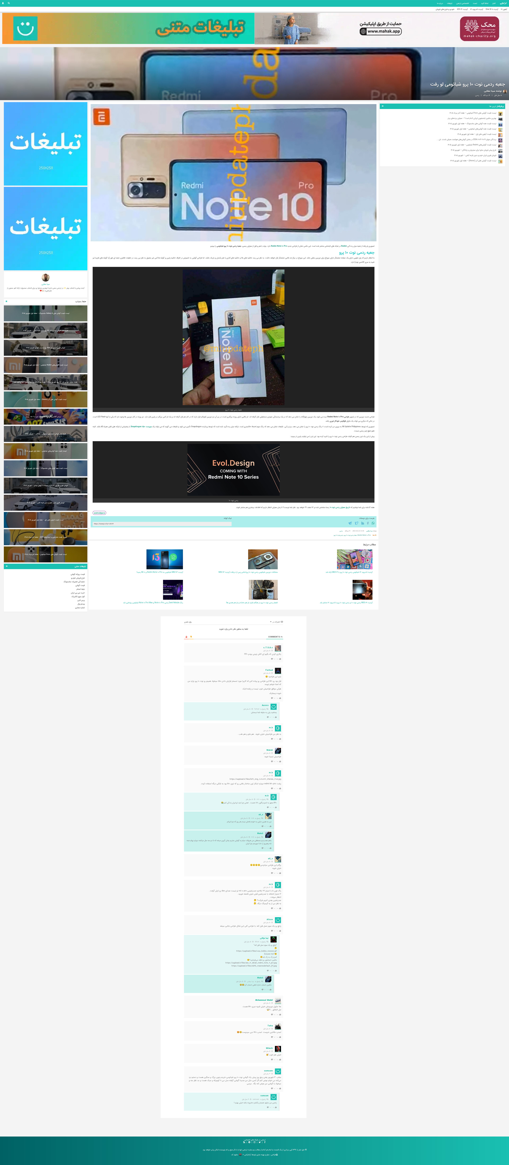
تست (475, 3)
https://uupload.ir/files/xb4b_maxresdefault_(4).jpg (254, 965)
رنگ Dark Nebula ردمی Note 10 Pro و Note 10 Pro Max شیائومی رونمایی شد (153, 602)
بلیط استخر (80, 589)
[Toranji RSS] (244, 1142)
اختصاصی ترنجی (462, 3)
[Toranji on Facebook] (265, 1142)
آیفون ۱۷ (504, 9)
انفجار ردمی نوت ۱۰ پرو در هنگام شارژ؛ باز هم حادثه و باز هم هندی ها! (252, 602)
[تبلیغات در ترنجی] (128, 28)
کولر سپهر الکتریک (78, 596)
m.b (271, 727)
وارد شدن (188, 622)
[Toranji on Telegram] (249, 1142)
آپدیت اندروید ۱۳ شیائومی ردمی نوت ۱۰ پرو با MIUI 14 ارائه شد (349, 572)
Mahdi (270, 750)
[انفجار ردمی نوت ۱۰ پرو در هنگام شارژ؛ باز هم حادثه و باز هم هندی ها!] (263, 589)
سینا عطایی (489, 91)
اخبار (494, 3)
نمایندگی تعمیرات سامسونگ (74, 581)
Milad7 (269, 1048)
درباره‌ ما (440, 3)
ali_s (261, 814)
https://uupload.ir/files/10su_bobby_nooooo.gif (256, 951)
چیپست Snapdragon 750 (141, 426)
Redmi (344, 246)
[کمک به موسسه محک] (381, 28)
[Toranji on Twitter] (260, 1142)
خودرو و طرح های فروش (445, 9)
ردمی (477, 95)
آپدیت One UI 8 (492, 9)
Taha (270, 1025)
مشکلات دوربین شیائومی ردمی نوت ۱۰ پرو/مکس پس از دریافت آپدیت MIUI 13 (248, 572)
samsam (256, 1099)
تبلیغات (449, 3)
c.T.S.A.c (268, 647)
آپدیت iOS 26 (462, 9)
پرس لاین (81, 600)
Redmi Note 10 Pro (279, 246)
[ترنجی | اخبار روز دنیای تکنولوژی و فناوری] (503, 3)
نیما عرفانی (264, 938)
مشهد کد (234, 1154)
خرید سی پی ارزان (78, 592)
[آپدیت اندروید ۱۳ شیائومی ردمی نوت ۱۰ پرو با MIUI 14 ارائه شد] (355, 559)
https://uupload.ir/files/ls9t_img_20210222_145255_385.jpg (255, 779)
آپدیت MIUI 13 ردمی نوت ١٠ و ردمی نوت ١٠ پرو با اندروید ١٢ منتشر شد (346, 602)
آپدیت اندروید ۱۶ (476, 9)
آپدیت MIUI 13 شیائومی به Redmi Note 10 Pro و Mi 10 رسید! (160, 572)
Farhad (269, 670)
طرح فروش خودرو (78, 578)
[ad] (45, 144)
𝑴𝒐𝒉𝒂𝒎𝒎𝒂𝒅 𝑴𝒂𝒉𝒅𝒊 (264, 1000)
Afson (257, 942)
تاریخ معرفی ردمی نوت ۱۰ (340, 507)
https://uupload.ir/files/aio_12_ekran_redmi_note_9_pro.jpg (251, 962)
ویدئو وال (81, 603)
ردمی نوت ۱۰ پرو (338, 535)
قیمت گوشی (80, 585)
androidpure (99, 513)
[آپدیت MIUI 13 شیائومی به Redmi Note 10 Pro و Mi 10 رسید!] (164, 559)
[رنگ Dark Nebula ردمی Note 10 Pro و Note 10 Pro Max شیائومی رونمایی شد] (173, 589)
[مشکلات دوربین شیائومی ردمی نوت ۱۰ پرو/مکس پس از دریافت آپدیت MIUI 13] (263, 559)
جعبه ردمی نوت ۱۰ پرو (350, 535)
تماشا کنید (484, 3)
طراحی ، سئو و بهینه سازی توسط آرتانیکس (260, 1154)
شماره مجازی (80, 607)
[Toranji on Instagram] (254, 1142)
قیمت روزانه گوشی (78, 574)
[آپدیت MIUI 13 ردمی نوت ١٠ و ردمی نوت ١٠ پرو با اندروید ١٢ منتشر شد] (362, 589)
